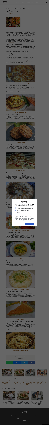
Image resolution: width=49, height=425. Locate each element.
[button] (24, 212)
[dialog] (24, 212)
